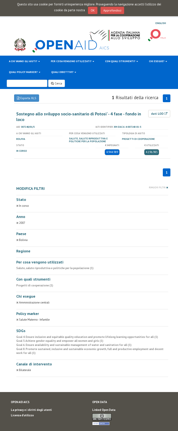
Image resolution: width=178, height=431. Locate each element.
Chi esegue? (157, 61)
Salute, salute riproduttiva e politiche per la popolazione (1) (55, 268)
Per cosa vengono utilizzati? (71, 61)
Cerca (58, 83)
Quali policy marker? (23, 72)
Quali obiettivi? (62, 72)
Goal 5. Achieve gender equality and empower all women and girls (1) (59, 341)
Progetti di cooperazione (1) (34, 285)
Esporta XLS (28, 98)
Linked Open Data (103, 410)
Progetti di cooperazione (138, 138)
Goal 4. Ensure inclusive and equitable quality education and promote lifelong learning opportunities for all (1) (87, 337)
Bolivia (20, 138)
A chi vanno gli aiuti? (23, 61)
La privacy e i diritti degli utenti (31, 410)
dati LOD (157, 114)
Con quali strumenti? (120, 61)
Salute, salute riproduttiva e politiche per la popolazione (88, 140)
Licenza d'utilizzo (22, 415)
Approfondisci (112, 10)
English (160, 23)
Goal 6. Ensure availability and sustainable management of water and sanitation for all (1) (74, 345)
